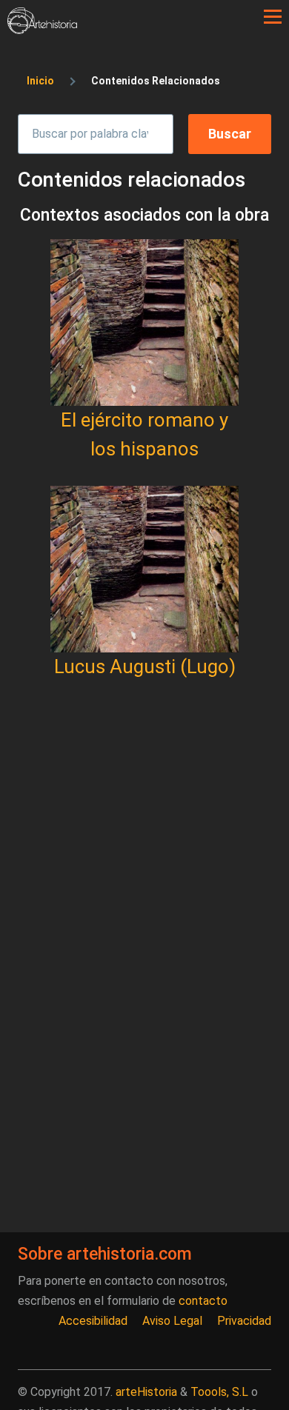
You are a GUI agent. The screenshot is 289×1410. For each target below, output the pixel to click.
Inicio (40, 81)
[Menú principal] (272, 17)
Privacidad (244, 1321)
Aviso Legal (172, 1321)
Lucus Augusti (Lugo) (145, 666)
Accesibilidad (93, 1321)
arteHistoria (146, 1392)
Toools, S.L (219, 1392)
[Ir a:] (144, 322)
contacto (203, 1301)
